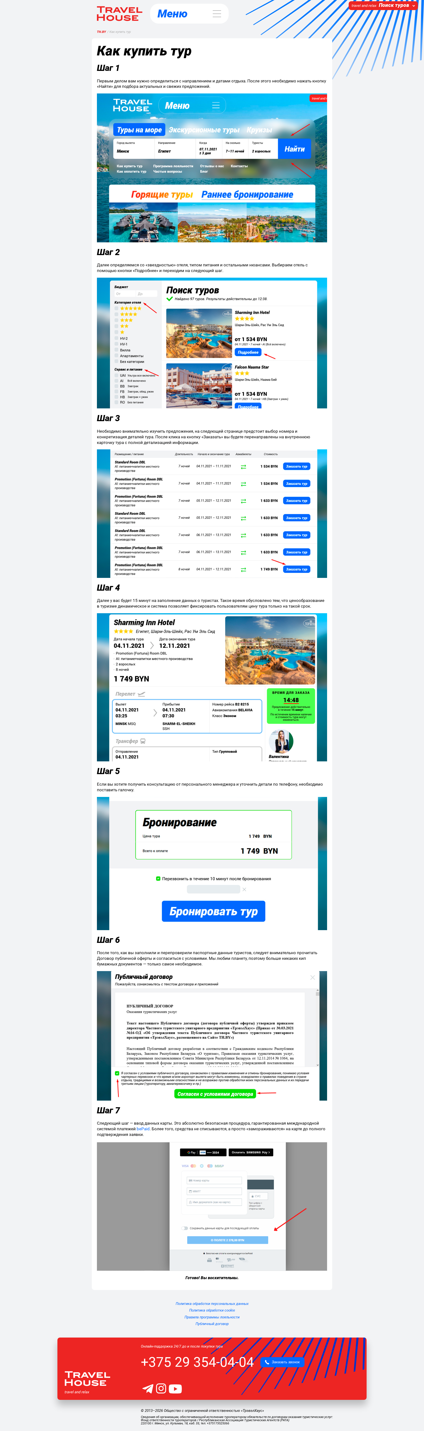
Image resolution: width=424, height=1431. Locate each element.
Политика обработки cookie (212, 1310)
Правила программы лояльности (212, 1317)
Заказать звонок (284, 1362)
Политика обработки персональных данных (212, 1303)
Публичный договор (212, 1324)
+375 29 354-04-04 (197, 1362)
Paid (143, 1128)
